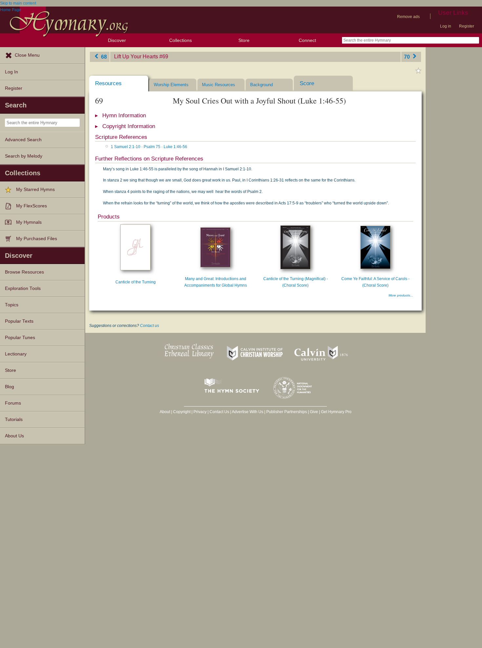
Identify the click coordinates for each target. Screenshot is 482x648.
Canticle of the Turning (135, 282)
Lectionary (16, 354)
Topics (11, 304)
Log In (11, 71)
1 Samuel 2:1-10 (125, 146)
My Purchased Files (36, 238)
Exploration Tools (23, 288)
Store (244, 40)
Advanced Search (23, 139)
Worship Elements (171, 84)
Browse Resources (24, 272)
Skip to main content (18, 3)
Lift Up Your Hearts (136, 56)
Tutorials (14, 419)
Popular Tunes (20, 337)
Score (307, 83)
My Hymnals (29, 222)
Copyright (182, 412)
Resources (108, 83)
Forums (13, 403)
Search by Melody (23, 156)
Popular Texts (19, 321)
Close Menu (27, 55)
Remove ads (408, 16)
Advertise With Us (247, 412)
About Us (14, 435)
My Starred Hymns (35, 189)
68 (103, 56)
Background (261, 84)
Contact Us (219, 412)
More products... (401, 295)
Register (466, 26)
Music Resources (218, 84)
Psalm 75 (152, 146)
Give (314, 412)
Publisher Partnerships (286, 412)
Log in (445, 26)
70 (407, 56)
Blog (9, 386)
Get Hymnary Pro (336, 412)
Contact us (149, 325)
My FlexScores (31, 205)
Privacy (200, 412)
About (165, 412)
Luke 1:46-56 (175, 146)
